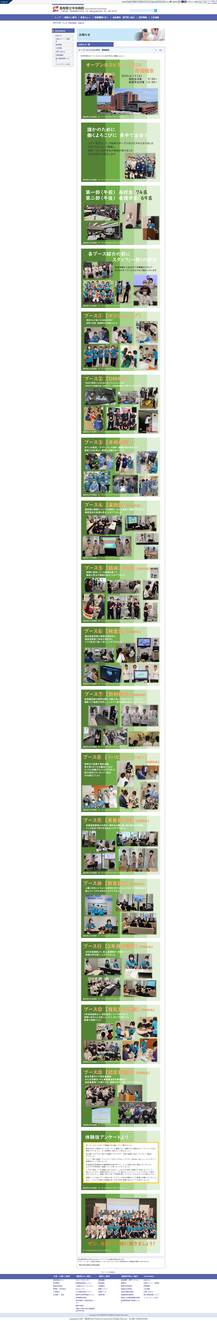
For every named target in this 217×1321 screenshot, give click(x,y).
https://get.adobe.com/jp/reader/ (89, 1265)
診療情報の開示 (81, 1298)
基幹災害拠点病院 (127, 1292)
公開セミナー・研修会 (62, 40)
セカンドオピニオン (83, 1280)
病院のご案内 (70, 17)
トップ (57, 17)
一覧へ (160, 50)
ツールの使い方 (212, 1)
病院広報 (101, 1295)
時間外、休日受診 (59, 1289)
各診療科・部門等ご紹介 (124, 17)
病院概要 (101, 1280)
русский (154, 1)
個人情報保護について (62, 60)
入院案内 (56, 1292)
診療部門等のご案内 (129, 1276)
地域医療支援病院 (127, 1295)
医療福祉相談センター (84, 1283)
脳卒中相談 (80, 1306)
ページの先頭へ (110, 1272)
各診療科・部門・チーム (129, 1280)
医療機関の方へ (101, 17)
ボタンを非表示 (212, 3)
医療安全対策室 (126, 1286)
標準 (179, 2)
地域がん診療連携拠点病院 (130, 1298)
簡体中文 (136, 1)
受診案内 (56, 1283)
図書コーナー (103, 1289)
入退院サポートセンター (84, 1286)
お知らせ (81, 23)
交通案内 (101, 1286)
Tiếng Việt (161, 1)
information (72, 23)
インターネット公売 (62, 64)
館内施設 (101, 1283)
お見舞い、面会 (58, 1295)
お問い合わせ (60, 51)
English (129, 1)
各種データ (102, 1292)
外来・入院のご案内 (62, 1276)
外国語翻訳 (59, 55)
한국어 (148, 1)
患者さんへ (85, 17)
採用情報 (143, 17)
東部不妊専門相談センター (85, 1295)
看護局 (123, 1283)
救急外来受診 (58, 1286)
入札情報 (155, 17)
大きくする (202, 2)
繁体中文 (143, 1)
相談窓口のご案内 (83, 1276)
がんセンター (80, 1289)
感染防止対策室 (126, 1289)
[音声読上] (171, 2)
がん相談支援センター (84, 1292)
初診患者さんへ (58, 1280)
